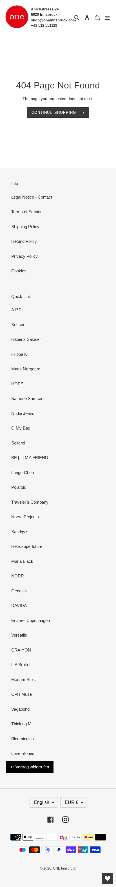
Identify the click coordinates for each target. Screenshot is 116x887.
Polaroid (18, 487)
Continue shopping (54, 112)
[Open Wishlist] (107, 878)
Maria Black (22, 561)
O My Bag (20, 428)
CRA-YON (21, 650)
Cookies (18, 270)
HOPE (17, 383)
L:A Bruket (20, 664)
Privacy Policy (24, 256)
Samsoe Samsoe (27, 398)
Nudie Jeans (22, 413)
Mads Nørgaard (25, 368)
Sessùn (18, 324)
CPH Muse (21, 694)
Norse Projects (25, 516)
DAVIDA (19, 605)
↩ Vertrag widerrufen (30, 766)
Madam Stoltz (24, 679)
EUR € (71, 802)
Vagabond (20, 709)
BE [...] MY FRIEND (29, 457)
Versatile (19, 635)
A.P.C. (17, 309)
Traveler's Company (29, 502)
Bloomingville (23, 738)
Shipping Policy (25, 226)
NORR (17, 575)
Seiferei (18, 443)
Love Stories (22, 753)
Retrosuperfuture (26, 546)
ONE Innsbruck (64, 868)
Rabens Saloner (26, 339)
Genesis (19, 590)
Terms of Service (27, 211)
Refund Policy (24, 241)
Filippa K (19, 354)
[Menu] (107, 17)
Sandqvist (20, 531)
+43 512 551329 (44, 25)
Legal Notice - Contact (31, 197)
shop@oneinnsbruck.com (53, 20)
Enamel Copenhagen (30, 620)
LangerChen (22, 472)
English (41, 802)
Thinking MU (23, 723)
